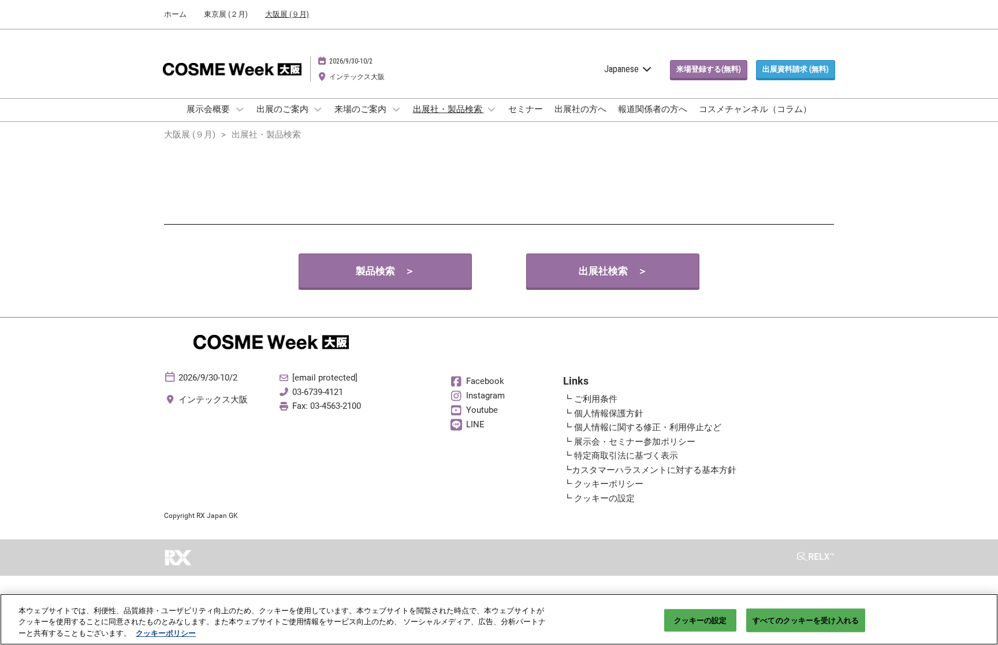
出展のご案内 (283, 109)
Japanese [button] (622, 69)
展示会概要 (209, 109)
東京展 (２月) (226, 14)
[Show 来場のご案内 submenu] (396, 109)
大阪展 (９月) (287, 14)
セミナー (525, 109)
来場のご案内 (361, 109)
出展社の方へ (580, 109)
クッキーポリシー (166, 633)
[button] (708, 69)
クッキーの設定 (700, 620)
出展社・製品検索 (448, 109)
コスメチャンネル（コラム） (755, 109)
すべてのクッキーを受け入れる (806, 620)
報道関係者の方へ (652, 109)
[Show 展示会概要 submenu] (239, 109)
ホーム (175, 14)
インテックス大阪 (357, 77)
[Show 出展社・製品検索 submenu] (492, 109)
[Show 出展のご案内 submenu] (318, 109)
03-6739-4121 (317, 392)
